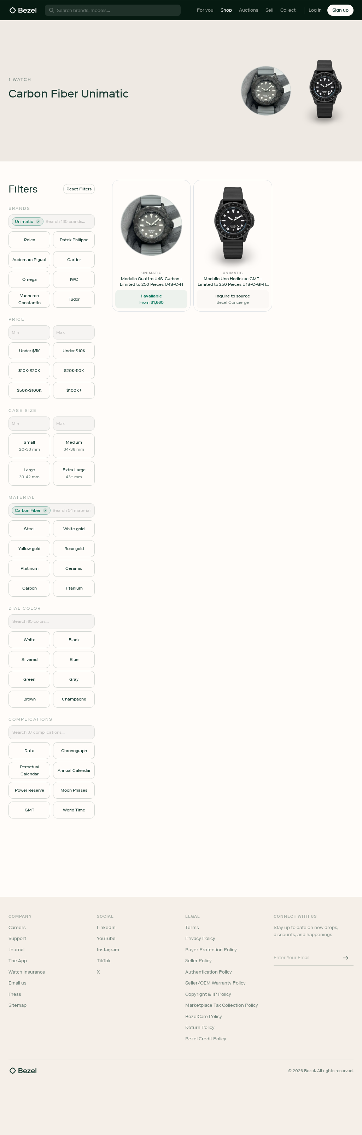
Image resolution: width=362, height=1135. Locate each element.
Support (17, 938)
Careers (17, 927)
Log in (315, 10)
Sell (269, 10)
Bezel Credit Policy (205, 1038)
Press (14, 994)
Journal (16, 949)
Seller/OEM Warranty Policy (215, 983)
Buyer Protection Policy (211, 949)
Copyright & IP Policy (208, 994)
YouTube (106, 938)
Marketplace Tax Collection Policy (221, 1005)
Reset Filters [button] (79, 189)
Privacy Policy (200, 938)
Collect (288, 10)
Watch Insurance (26, 972)
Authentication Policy (208, 972)
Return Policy (200, 1027)
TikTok (104, 960)
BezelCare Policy (203, 1016)
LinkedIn (106, 927)
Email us (17, 983)
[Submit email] (345, 957)
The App (17, 960)
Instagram (108, 949)
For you (205, 10)
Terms (192, 927)
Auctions (248, 10)
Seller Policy (198, 960)
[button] (340, 10)
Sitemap (17, 1005)
